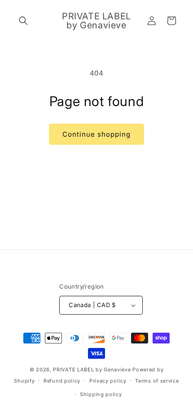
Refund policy (62, 381)
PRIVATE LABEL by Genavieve (92, 369)
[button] (23, 21)
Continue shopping (96, 134)
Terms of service (157, 381)
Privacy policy (108, 381)
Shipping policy (101, 394)
